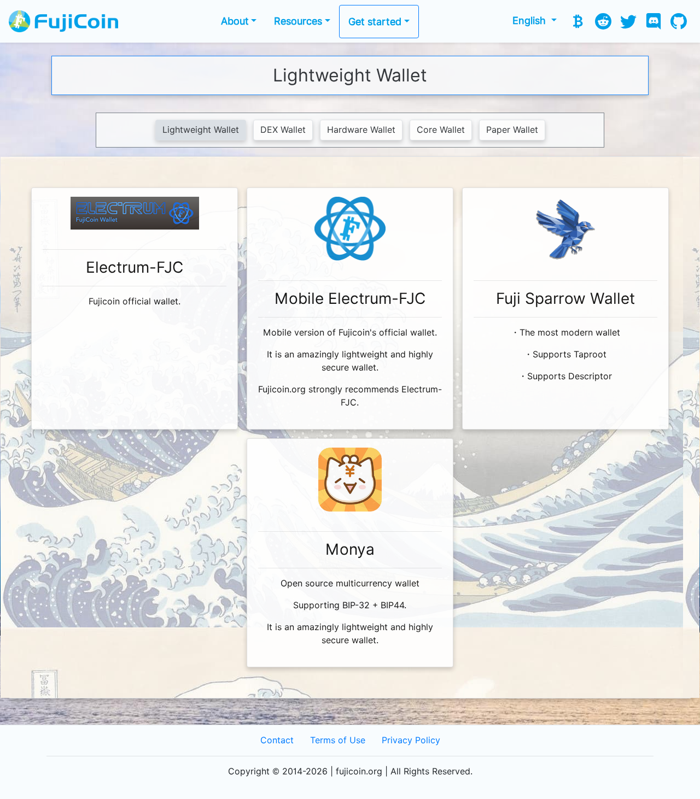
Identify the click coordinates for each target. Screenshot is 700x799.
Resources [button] (298, 21)
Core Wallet (441, 130)
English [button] (530, 20)
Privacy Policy (411, 740)
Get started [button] (374, 21)
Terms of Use (337, 740)
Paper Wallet (512, 130)
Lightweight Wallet (200, 130)
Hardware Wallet (361, 130)
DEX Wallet (283, 130)
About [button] (235, 21)
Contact (277, 740)
